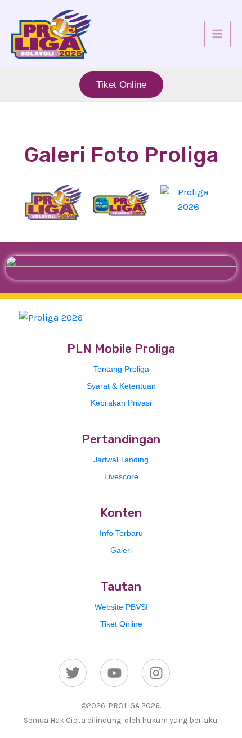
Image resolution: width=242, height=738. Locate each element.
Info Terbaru (121, 533)
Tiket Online (121, 623)
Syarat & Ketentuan (121, 385)
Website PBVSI (121, 606)
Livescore (121, 476)
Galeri (121, 550)
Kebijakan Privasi (121, 402)
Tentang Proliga (121, 369)
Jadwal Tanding (121, 459)
